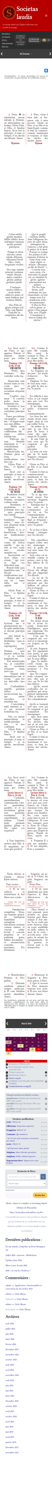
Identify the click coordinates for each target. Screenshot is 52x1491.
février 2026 (11, 1344)
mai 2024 (9, 1390)
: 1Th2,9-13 (13, 1144)
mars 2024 (10, 1395)
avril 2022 (10, 1421)
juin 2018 (9, 1426)
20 (26, 1045)
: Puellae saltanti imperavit (21, 1156)
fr (44, 40)
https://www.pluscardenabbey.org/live (26, 1212)
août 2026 (10, 1323)
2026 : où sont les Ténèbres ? (18, 1270)
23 (44, 1045)
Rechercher (10, 1190)
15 (38, 1041)
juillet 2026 (10, 1328)
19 (20, 1045)
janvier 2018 (11, 1442)
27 (26, 1049)
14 (32, 1041)
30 (44, 1049)
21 (32, 1045)
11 (15, 1041)
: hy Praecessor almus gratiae (18, 1148)
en (49, 40)
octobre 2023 (11, 1406)
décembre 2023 (12, 1401)
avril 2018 (10, 1437)
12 (20, 1041)
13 (26, 1041)
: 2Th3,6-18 (13, 1122)
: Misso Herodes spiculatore (21, 1152)
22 (38, 1045)
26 (20, 1049)
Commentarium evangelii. (20, 1086)
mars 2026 (10, 1339)
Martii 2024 (26, 1023)
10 (9, 1041)
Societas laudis (27, 13)
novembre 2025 (12, 1354)
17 (9, 1045)
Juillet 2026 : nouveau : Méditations (21, 1255)
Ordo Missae (20, 1294)
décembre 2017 (12, 1447)
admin (8, 1285)
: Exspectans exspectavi (20, 1126)
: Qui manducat (17, 1134)
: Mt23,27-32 (16, 1130)
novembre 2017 (12, 1452)
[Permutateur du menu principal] (46, 16)
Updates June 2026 (14, 1260)
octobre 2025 (11, 1359)
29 (38, 1049)
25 (15, 1049)
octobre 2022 (11, 1416)
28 (32, 1049)
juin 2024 (9, 1385)
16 (44, 1041)
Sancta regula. (15, 1078)
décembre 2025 (12, 1349)
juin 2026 (9, 1334)
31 (9, 1052)
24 (9, 1049)
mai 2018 (9, 1431)
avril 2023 (10, 1411)
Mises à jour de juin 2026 (16, 1265)
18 (15, 1045)
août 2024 (10, 1380)
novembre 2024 (12, 1375)
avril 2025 (10, 1370)
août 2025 (10, 1364)
